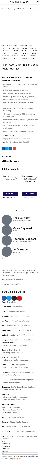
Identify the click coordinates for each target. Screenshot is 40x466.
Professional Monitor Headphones (14, 345)
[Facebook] (4, 298)
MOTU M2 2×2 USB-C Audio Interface (10, 198)
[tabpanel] (10, 190)
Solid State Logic (12, 142)
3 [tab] (21, 210)
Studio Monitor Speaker (16, 311)
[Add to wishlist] (16, 177)
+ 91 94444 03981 (14, 291)
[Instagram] (14, 298)
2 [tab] (18, 210)
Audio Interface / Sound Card (19, 139)
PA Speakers (32, 436)
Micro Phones (12, 357)
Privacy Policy (6, 444)
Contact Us (5, 449)
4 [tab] (23, 210)
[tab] (20, 157)
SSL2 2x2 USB (24, 142)
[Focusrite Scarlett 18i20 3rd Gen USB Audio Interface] (29, 183)
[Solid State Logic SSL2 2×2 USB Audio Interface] (3, 148)
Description (6, 157)
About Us (5, 451)
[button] (34, 2)
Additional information (11, 161)
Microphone (11, 302)
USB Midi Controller (16, 417)
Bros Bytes (17, 459)
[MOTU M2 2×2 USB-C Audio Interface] (10, 183)
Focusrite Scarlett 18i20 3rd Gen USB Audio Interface (29, 198)
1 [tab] (16, 210)
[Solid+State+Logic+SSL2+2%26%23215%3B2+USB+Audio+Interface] (7, 148)
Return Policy (6, 446)
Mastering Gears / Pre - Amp (13, 353)
